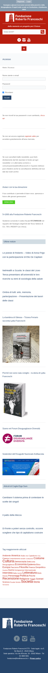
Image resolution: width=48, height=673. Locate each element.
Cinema (5, 558)
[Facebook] (19, 40)
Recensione (10, 578)
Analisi (23, 556)
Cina (39, 556)
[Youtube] (29, 40)
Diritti (29, 562)
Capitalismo (33, 556)
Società (27, 581)
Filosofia (23, 567)
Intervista (7, 572)
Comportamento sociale (17, 558)
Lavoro (19, 573)
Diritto (33, 562)
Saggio (32, 579)
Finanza (32, 567)
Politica (24, 575)
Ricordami (9, 92)
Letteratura (30, 572)
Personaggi (13, 575)
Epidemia (31, 564)
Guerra (11, 570)
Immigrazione (19, 570)
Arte (27, 556)
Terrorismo (5, 584)
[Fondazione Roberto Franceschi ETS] (24, 17)
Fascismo (15, 567)
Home (4, 68)
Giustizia (5, 570)
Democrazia (20, 561)
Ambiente (6, 556)
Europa (6, 567)
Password (6, 84)
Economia (21, 564)
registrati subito (30, 136)
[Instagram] (24, 40)
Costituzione (29, 558)
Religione (24, 578)
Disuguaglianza (8, 565)
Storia (36, 582)
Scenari (39, 579)
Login (29, 1)
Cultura (8, 561)
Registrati (20, 1)
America (15, 555)
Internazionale (30, 570)
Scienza (6, 582)
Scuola (12, 582)
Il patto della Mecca (12, 515)
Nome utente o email (10, 75)
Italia (15, 573)
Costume (39, 558)
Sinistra (18, 582)
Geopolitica (40, 567)
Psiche (32, 576)
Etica (38, 564)
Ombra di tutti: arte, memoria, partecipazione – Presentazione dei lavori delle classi (22, 296)
